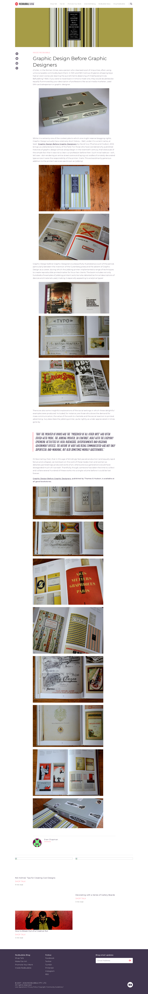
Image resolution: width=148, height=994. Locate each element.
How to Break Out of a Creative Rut (31, 931)
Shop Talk (53, 4)
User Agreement (21, 987)
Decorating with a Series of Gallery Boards (95, 895)
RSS (47, 974)
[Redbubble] (130, 987)
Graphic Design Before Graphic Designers (52, 479)
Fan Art (62, 4)
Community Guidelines (55, 987)
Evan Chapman (51, 840)
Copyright (42, 987)
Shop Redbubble (119, 4)
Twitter (48, 961)
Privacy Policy (32, 987)
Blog (32, 3)
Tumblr (48, 965)
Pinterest (49, 968)
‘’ (57, 144)
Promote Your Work (74, 4)
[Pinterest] (17, 63)
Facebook (49, 958)
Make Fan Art (21, 961)
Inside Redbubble (41, 53)
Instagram (50, 971)
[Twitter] (17, 58)
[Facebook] (17, 53)
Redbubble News (104, 4)
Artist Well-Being (90, 4)
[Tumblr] (17, 68)
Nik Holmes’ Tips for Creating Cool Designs (35, 878)
